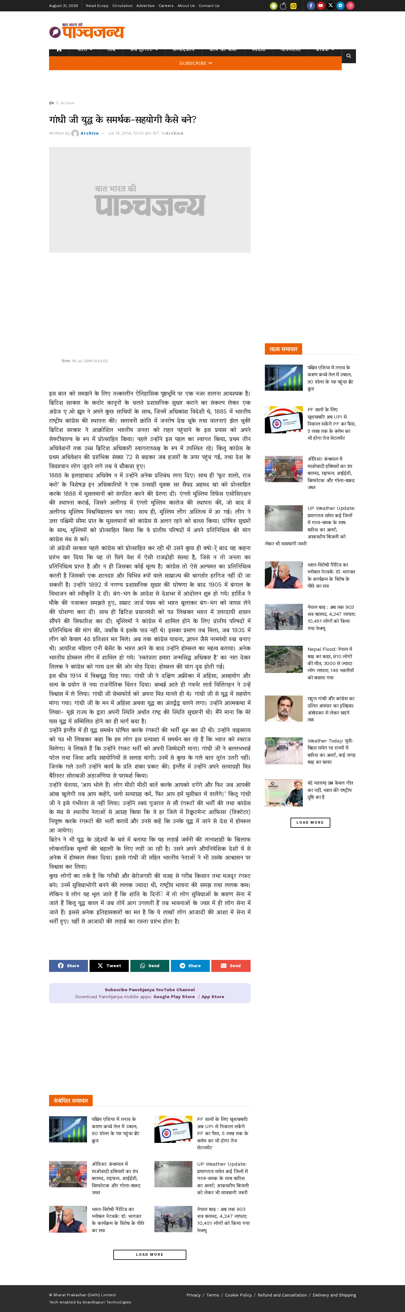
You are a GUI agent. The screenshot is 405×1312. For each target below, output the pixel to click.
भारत (82, 49)
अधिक (322, 49)
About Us (186, 5)
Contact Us (209, 5)
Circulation (122, 5)
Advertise (145, 5)
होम (51, 103)
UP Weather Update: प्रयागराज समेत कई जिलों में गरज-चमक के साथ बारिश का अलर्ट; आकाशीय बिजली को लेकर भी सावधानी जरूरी (223, 1178)
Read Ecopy (97, 5)
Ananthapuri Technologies (107, 1302)
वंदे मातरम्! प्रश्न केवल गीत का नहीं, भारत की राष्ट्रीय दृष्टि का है (330, 790)
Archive (67, 103)
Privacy (193, 1295)
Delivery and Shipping (334, 1295)
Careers (166, 5)
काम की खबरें (223, 49)
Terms (212, 1295)
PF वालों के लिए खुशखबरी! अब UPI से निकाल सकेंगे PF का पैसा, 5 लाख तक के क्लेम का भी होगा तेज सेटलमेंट (222, 1133)
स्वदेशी (259, 49)
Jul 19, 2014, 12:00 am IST (133, 133)
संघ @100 (141, 49)
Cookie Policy (238, 1295)
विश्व (111, 49)
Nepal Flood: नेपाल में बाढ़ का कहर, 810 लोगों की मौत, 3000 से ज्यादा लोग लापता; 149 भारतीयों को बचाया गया (331, 663)
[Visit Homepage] (87, 30)
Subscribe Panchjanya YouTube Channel (150, 989)
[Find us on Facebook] (311, 5)
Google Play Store (174, 996)
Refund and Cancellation (282, 1295)
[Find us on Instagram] (350, 5)
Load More (150, 1255)
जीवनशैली (291, 49)
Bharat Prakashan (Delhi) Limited (84, 1295)
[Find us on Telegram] (340, 5)
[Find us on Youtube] (321, 5)
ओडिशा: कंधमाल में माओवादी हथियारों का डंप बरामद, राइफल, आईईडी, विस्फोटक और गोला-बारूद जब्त (116, 1178)
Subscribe (193, 63)
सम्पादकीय (184, 49)
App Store (213, 996)
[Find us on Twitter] (331, 5)
